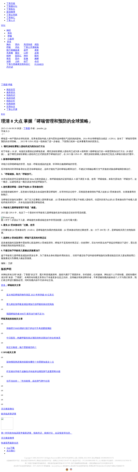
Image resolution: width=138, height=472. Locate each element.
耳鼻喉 (9, 53)
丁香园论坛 (11, 6)
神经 (8, 30)
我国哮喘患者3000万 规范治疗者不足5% (25, 314)
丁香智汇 (10, 17)
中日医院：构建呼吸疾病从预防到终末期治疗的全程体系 (33, 338)
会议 (36, 61)
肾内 (17, 44)
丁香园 (4, 84)
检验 (36, 47)
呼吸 (8, 47)
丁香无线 (10, 3)
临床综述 (10, 98)
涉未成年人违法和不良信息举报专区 (75, 466)
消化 (17, 47)
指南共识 (10, 95)
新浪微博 (10, 12)
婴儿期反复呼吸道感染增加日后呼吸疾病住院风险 (30, 304)
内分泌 (9, 67)
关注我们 (10, 451)
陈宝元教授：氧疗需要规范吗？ (21, 347)
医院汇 (18, 56)
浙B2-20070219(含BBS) (65, 458)
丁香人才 (10, 20)
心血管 (11, 39)
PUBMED (39, 64)
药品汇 (27, 64)
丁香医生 (10, 9)
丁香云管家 (11, 15)
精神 (8, 56)
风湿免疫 (28, 44)
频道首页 (10, 89)
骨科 (10, 33)
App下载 (10, 448)
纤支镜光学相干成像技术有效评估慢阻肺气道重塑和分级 (33, 371)
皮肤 (36, 53)
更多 (9, 41)
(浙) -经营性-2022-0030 (83, 458)
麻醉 (36, 58)
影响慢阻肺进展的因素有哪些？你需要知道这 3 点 (30, 362)
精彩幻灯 (10, 101)
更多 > (4, 285)
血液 (17, 50)
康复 (36, 50)
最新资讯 (10, 92)
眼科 (36, 56)
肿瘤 (10, 36)
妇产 (26, 61)
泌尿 (8, 61)
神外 (26, 56)
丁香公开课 (29, 47)
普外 (17, 58)
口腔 (26, 53)
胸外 (8, 44)
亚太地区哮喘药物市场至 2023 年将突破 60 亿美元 (30, 295)
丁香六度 (10, 64)
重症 (17, 53)
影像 (26, 58)
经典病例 (10, 104)
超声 (26, 50)
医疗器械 (10, 50)
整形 (8, 58)
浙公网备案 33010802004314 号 (103, 458)
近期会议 (10, 106)
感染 (36, 44)
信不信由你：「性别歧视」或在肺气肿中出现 (28, 381)
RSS (3, 114)
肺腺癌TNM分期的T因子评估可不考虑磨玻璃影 (28, 328)
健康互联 (19, 64)
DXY (42, 458)
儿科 (17, 61)
